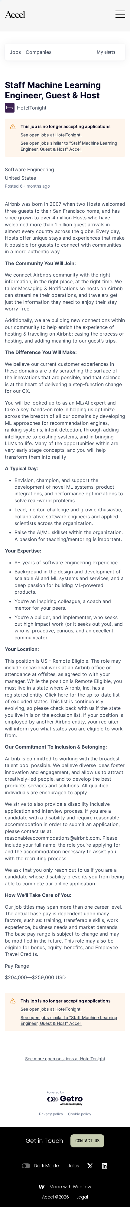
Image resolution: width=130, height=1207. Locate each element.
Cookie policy (79, 1114)
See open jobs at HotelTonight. (51, 134)
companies (38, 52)
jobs (15, 52)
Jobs (73, 1166)
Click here (56, 695)
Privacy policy (51, 1114)
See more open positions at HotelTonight (65, 1058)
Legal (82, 1197)
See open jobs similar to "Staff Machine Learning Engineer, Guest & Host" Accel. (69, 146)
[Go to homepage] (15, 14)
